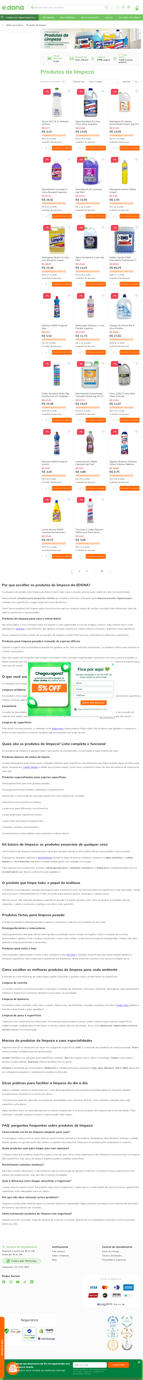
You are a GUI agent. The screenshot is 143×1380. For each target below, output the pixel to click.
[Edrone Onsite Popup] (71, 690)
